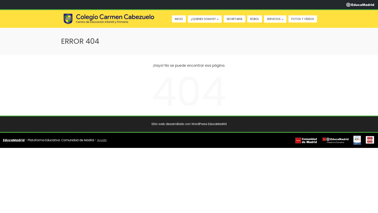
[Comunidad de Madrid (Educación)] (306, 140)
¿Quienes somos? (203, 19)
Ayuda (102, 140)
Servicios (274, 19)
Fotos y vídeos (302, 19)
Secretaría (234, 19)
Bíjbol (254, 19)
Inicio (179, 19)
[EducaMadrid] (360, 4)
